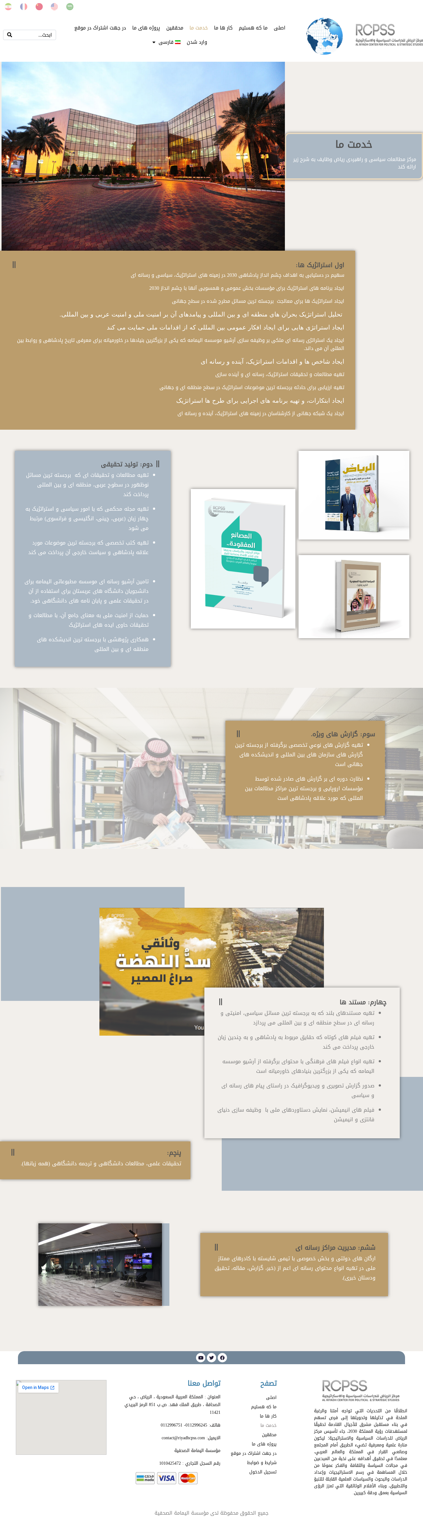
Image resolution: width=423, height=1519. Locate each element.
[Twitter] (211, 1357)
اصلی (280, 28)
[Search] (9, 35)
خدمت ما (199, 28)
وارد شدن (197, 42)
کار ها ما (223, 28)
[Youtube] (200, 1357)
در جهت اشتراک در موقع (100, 28)
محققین (174, 28)
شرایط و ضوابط (262, 1463)
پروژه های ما (146, 28)
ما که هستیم (253, 28)
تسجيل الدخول (263, 1472)
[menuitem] (166, 42)
